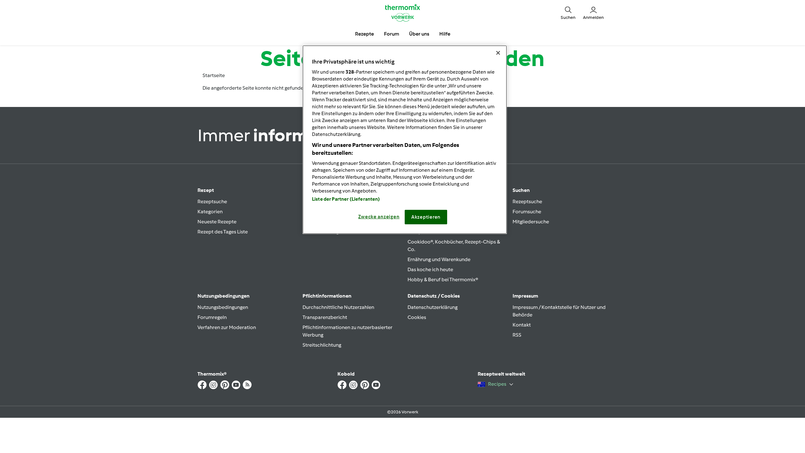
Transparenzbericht (325, 317)
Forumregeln (212, 317)
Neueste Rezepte (216, 222)
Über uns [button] (419, 34)
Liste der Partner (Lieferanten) (346, 199)
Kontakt (522, 325)
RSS (517, 335)
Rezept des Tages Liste (222, 232)
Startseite (214, 75)
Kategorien (210, 212)
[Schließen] (498, 53)
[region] (405, 139)
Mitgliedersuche (531, 222)
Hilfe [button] (444, 34)
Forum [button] (391, 34)
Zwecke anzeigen (378, 217)
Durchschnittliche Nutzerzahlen (338, 307)
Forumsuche (527, 212)
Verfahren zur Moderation (226, 327)
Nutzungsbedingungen (222, 307)
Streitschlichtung (322, 345)
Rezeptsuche (212, 201)
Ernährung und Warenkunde (439, 259)
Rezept (205, 190)
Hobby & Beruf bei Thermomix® (443, 279)
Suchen (521, 190)
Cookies (417, 317)
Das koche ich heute (430, 269)
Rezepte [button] (364, 34)
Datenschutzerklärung (433, 307)
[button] (568, 12)
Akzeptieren (426, 217)
